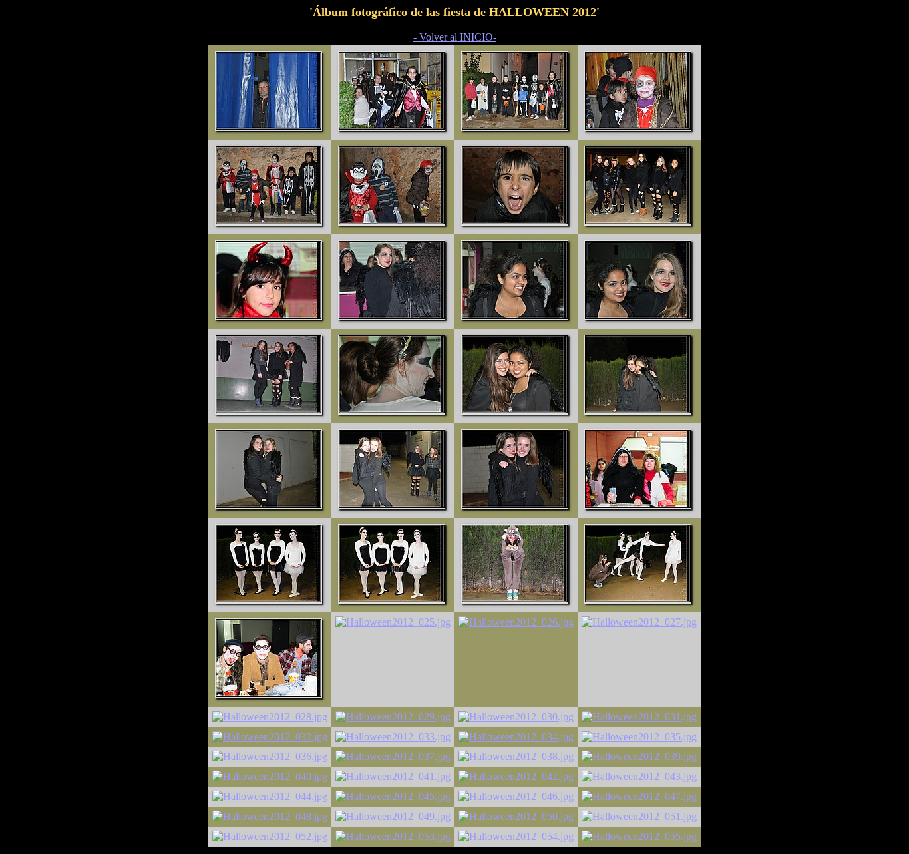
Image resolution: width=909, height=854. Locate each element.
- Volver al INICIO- (454, 37)
